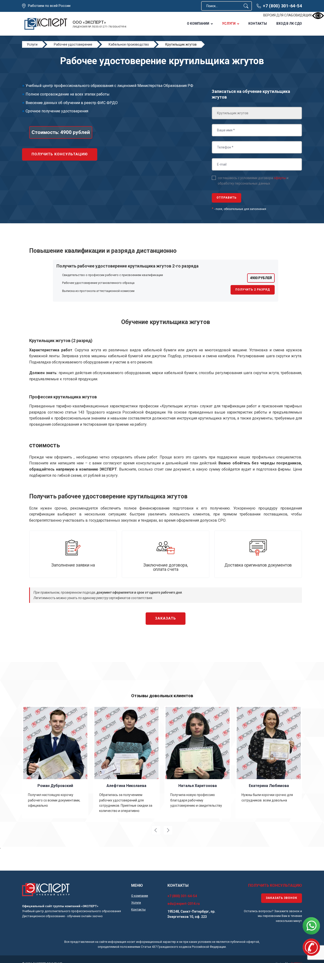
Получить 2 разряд (252, 289)
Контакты (257, 23)
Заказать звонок (281, 898)
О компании (198, 23)
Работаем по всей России (49, 6)
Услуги (229, 23)
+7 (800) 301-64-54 (282, 5)
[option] (55, 762)
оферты (280, 178)
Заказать (165, 618)
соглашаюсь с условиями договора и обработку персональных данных (253, 180)
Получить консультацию (60, 154)
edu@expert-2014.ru (183, 904)
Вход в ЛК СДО (289, 23)
